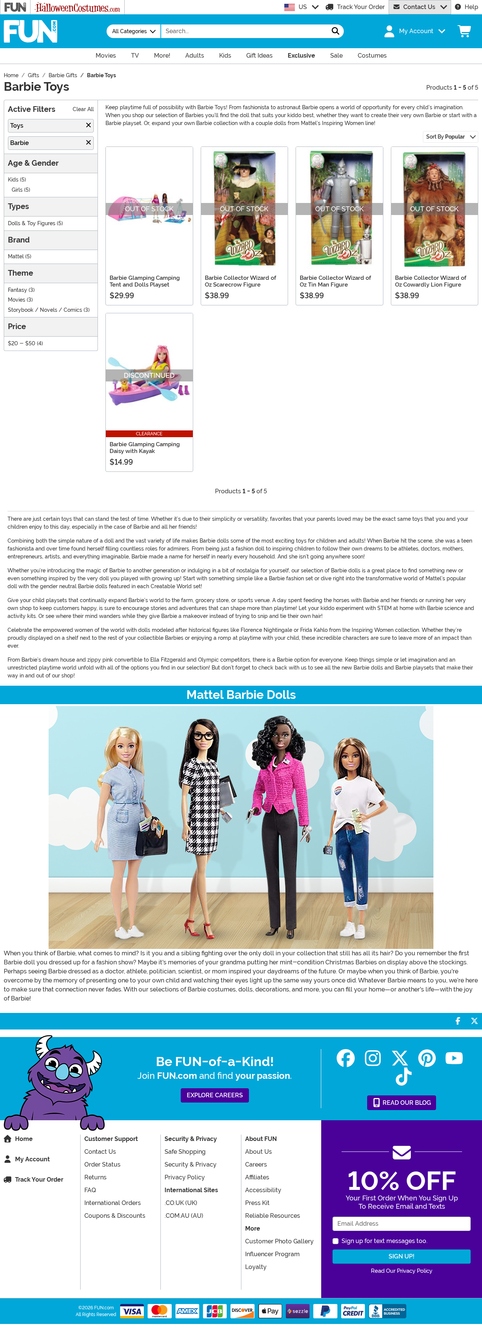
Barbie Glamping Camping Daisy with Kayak (145, 448)
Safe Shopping (185, 1151)
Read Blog (406, 1102)
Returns (95, 1177)
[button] (413, 31)
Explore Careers (215, 1095)
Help (471, 7)
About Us (258, 1151)
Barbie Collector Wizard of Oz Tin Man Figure (335, 281)
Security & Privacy (191, 1164)
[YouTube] (454, 1058)
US (303, 7)
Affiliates (257, 1177)
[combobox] (244, 31)
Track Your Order (361, 7)
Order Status (102, 1164)
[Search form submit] (335, 31)
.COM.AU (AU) (184, 1215)
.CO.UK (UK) (181, 1202)
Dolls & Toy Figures (31, 223)
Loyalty (256, 1266)
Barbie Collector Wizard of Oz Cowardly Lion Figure (430, 281)
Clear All (83, 109)
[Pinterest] (427, 1058)
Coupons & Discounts (114, 1215)
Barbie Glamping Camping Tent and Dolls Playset (145, 281)
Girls (17, 190)
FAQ (90, 1190)
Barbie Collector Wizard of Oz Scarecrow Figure (240, 281)
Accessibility (263, 1190)
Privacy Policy (185, 1177)
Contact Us (419, 7)
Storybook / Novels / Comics (45, 310)
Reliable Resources (272, 1215)
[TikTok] (404, 1077)
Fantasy (17, 290)
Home (24, 1138)
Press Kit (257, 1202)
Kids (13, 180)
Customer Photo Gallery (279, 1241)
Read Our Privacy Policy (401, 1270)
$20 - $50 (21, 343)
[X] (400, 1058)
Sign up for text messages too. (384, 1241)
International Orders (112, 1202)
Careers (256, 1164)
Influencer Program (272, 1254)
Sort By (445, 137)
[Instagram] (373, 1058)
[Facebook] (346, 1058)
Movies (16, 300)
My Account (32, 1159)
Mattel (16, 256)
